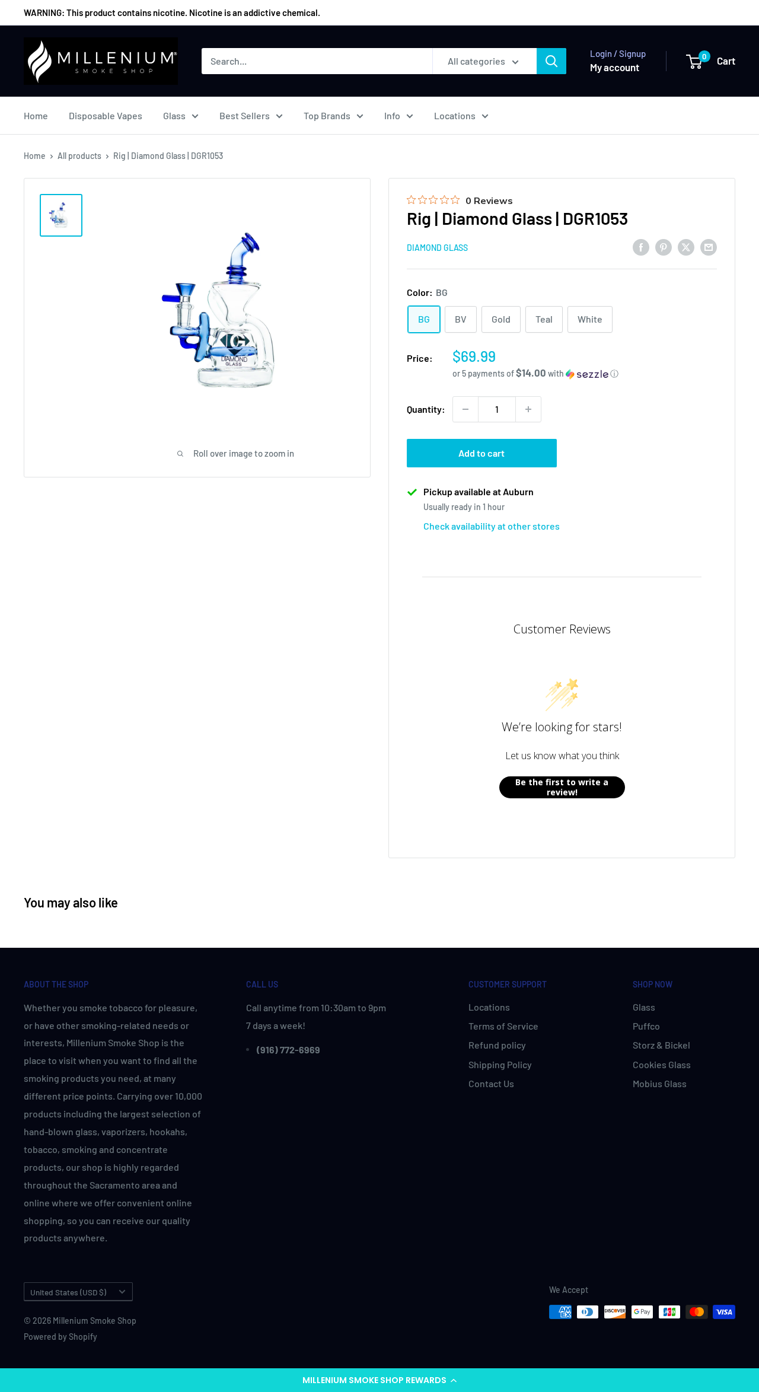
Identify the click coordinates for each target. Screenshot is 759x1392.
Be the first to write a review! (561, 787)
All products (79, 156)
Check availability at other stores (491, 525)
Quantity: (426, 409)
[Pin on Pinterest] (663, 246)
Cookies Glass (662, 1064)
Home (36, 115)
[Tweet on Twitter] (686, 246)
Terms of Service (503, 1025)
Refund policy (497, 1044)
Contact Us (491, 1083)
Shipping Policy (500, 1064)
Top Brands (327, 115)
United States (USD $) (68, 1292)
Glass (174, 115)
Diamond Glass (437, 248)
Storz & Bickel (661, 1044)
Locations (455, 115)
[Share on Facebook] (641, 246)
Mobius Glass (660, 1083)
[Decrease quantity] (465, 409)
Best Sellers (244, 115)
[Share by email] (708, 246)
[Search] (551, 61)
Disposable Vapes (105, 115)
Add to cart (481, 452)
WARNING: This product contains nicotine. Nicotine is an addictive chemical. (172, 12)
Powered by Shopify (60, 1337)
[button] (379, 1380)
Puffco (646, 1025)
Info (392, 115)
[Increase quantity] (528, 409)
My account (614, 67)
